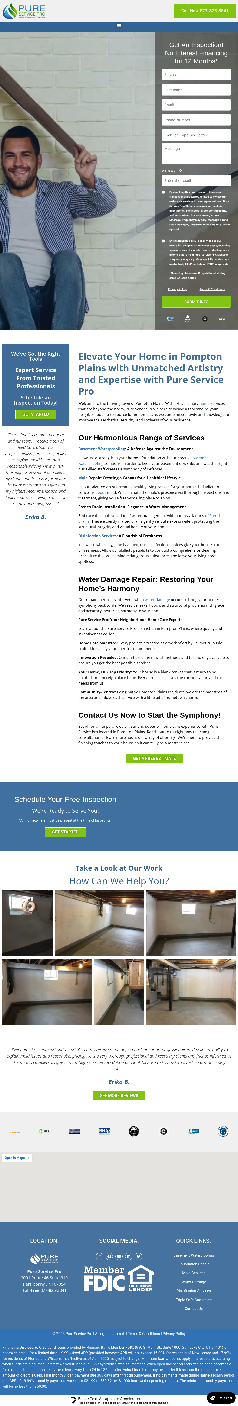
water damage (157, 599)
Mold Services (193, 1273)
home (204, 403)
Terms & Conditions (212, 289)
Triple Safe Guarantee (194, 1300)
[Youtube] (119, 1256)
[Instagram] (99, 1256)
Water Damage (194, 1282)
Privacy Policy (177, 289)
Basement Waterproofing (101, 448)
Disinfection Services (97, 535)
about (101, 492)
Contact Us (194, 1308)
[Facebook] (109, 1256)
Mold (83, 477)
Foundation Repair (193, 1264)
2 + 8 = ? (168, 171)
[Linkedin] (128, 1256)
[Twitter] (138, 1256)
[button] (119, 25)
